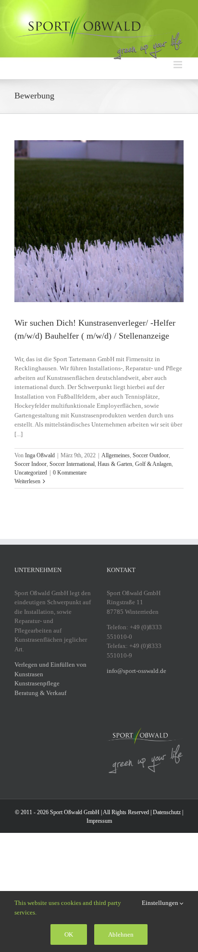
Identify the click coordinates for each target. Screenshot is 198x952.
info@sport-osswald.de (136, 670)
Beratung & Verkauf (40, 692)
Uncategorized (30, 472)
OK (68, 934)
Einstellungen (161, 902)
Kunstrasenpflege (37, 683)
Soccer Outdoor (151, 455)
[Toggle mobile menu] (178, 65)
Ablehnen (121, 934)
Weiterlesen (27, 481)
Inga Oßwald (40, 455)
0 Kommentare (70, 472)
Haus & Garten (115, 464)
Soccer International (72, 464)
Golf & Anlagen (153, 464)
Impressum (99, 821)
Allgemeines (115, 455)
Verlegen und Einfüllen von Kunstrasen (50, 669)
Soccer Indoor (30, 464)
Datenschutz (167, 812)
